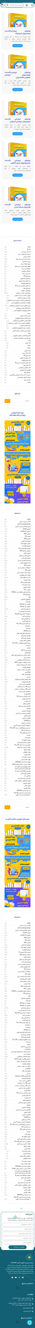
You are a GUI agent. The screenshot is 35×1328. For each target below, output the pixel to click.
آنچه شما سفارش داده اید (24, 560)
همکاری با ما (27, 776)
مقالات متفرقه (27, 750)
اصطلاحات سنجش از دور (24, 568)
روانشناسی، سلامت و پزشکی (23, 293)
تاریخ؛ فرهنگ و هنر (26, 264)
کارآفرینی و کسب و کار (25, 684)
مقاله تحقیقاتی (27, 752)
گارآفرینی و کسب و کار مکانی (23, 713)
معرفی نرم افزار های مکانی (24, 742)
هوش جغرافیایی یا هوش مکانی (23, 781)
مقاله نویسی (27, 755)
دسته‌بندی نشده (26, 616)
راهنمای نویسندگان (26, 636)
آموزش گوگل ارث (26, 546)
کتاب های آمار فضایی (25, 358)
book (29, 247)
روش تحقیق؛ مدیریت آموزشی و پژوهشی (20, 306)
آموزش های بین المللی (25, 556)
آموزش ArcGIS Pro (26, 531)
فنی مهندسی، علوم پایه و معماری (22, 338)
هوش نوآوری (27, 788)
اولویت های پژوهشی (25, 575)
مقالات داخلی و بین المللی (24, 747)
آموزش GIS (28, 536)
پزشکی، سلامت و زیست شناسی (22, 295)
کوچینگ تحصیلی (26, 711)
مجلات (29, 345)
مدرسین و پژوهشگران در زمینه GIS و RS (20, 728)
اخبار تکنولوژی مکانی (25, 563)
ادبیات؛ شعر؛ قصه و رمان (24, 254)
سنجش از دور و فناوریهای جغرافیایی (21, 328)
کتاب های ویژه (27, 365)
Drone (29, 249)
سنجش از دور (27, 658)
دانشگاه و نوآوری (26, 271)
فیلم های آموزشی (26, 682)
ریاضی (29, 313)
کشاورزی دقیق (27, 704)
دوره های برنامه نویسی (25, 281)
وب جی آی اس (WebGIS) (24, 790)
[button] (26, 5)
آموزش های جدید (26, 558)
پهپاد (29, 597)
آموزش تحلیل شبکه (26, 543)
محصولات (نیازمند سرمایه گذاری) (22, 725)
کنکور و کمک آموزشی (25, 370)
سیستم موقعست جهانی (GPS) (23, 662)
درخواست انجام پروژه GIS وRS (23, 614)
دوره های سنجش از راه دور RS (23, 286)
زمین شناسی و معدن (25, 325)
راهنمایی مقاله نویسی (25, 641)
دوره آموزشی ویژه (26, 619)
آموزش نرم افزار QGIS (25, 551)
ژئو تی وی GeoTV (26, 650)
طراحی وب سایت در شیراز (24, 670)
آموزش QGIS (27, 539)
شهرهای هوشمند (26, 667)
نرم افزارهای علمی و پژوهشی (23, 308)
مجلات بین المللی (26, 723)
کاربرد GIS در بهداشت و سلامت (23, 689)
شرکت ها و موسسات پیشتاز (24, 665)
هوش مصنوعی (27, 783)
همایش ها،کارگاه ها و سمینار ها (23, 771)
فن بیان (29, 677)
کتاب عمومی (27, 351)
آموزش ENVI (27, 534)
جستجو (7, 401)
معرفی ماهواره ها (26, 740)
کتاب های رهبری (26, 699)
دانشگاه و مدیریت (26, 269)
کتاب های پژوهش (26, 360)
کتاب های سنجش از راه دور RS (23, 363)
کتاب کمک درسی (26, 353)
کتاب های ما (27, 701)
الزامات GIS (28, 570)
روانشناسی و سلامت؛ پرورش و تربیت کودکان (19, 300)
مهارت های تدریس (26, 759)
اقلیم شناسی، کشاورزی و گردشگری (22, 321)
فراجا (29, 333)
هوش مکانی (27, 786)
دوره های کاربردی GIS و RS (24, 624)
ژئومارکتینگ (28, 653)
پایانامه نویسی (27, 587)
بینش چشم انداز (26, 585)
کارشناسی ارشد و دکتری (25, 691)
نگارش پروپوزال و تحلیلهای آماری (22, 310)
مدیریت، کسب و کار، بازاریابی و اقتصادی (20, 375)
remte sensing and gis (24, 524)
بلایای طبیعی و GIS (26, 582)
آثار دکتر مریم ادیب (26, 252)
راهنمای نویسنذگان (26, 638)
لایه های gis (27, 372)
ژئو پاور (29, 648)
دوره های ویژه (27, 288)
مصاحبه (29, 735)
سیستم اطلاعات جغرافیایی (24, 660)
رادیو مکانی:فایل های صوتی (24, 633)
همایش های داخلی (26, 773)
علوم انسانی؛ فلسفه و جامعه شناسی (21, 331)
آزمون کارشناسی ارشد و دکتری (23, 526)
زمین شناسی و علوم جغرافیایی (23, 318)
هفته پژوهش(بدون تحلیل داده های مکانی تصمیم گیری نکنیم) (23, 768)
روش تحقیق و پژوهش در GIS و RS (22, 643)
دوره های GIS (27, 276)
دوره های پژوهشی (26, 283)
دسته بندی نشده (26, 274)
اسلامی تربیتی (27, 257)
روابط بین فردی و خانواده (24, 298)
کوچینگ (28, 708)
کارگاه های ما (27, 694)
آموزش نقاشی (27, 553)
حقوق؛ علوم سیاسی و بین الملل (23, 266)
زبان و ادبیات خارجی (25, 316)
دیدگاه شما (28, 626)
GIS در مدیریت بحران (25, 522)
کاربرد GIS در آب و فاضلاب (24, 687)
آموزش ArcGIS (27, 529)
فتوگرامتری (28, 672)
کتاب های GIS (27, 355)
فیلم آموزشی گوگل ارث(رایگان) (23, 679)
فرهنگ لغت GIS (26, 675)
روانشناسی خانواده (26, 291)
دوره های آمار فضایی (25, 278)
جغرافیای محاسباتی (26, 599)
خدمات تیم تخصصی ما (25, 611)
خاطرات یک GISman (25, 604)
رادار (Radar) (27, 631)
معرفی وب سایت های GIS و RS (22, 745)
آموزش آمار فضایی (26, 541)
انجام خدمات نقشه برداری (24, 573)
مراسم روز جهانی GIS (25, 733)
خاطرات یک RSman (25, 607)
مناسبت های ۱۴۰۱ (26, 757)
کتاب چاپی (28, 343)
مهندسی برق (27, 380)
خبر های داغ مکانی (26, 609)
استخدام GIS (27, 565)
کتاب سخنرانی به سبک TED (23, 696)
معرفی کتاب (28, 738)
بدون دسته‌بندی (26, 261)
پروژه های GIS (27, 594)
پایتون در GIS (27, 590)
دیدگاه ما (28, 628)
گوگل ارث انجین (26, 718)
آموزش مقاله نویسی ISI (25, 548)
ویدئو (29, 382)
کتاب (29, 340)
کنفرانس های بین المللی (24, 706)
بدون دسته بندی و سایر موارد (23, 259)
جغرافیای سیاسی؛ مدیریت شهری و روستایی (20, 323)
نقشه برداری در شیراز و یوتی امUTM (21, 764)
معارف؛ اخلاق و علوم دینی (24, 377)
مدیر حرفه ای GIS (26, 730)
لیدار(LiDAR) (27, 721)
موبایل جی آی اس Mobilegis (23, 762)
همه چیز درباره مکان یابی (24, 778)
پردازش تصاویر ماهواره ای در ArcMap (21, 592)
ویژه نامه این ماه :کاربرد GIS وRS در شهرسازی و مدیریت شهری (22, 794)
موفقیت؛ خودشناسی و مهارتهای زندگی (21, 303)
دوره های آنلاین (26, 621)
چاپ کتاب (28, 602)
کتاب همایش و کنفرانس (25, 368)
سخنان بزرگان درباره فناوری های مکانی (21, 655)
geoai (29, 519)
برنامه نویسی (27, 580)
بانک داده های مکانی (25, 577)
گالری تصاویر (27, 716)
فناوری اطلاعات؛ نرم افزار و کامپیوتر (22, 336)
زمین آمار (28, 645)
